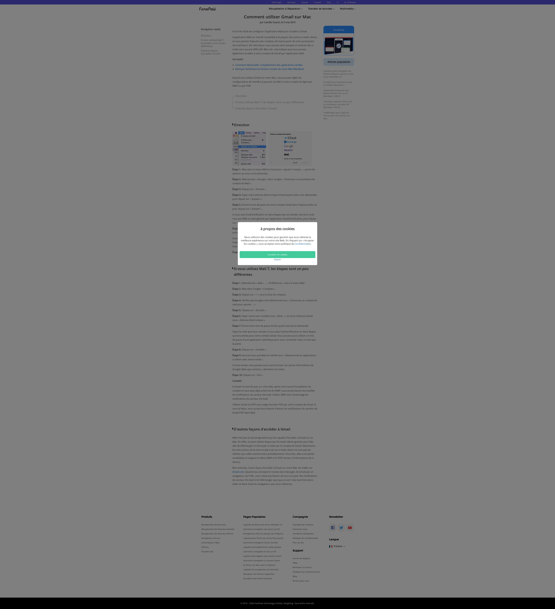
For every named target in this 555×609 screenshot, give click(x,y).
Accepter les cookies (277, 254)
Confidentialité (303, 243)
